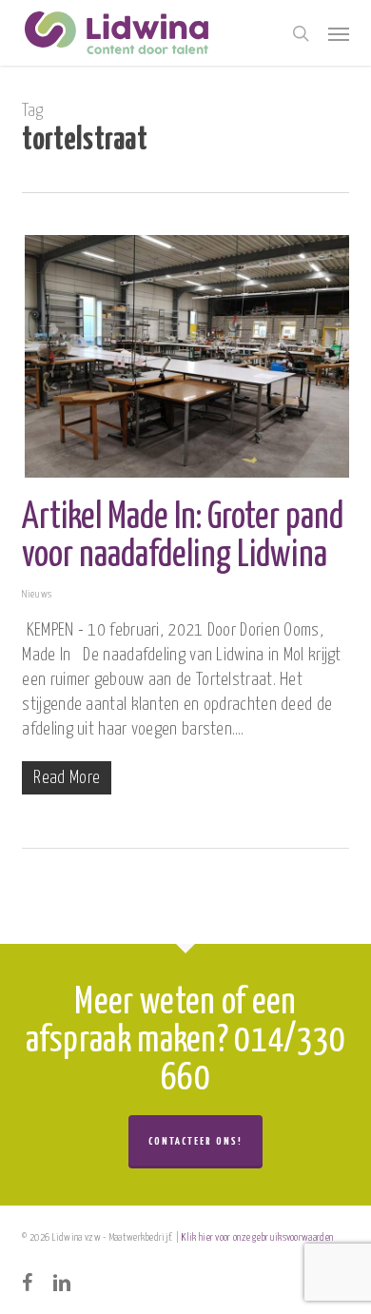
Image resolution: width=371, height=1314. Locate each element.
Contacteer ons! (195, 1141)
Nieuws (36, 594)
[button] (338, 33)
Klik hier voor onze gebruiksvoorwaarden (257, 1237)
